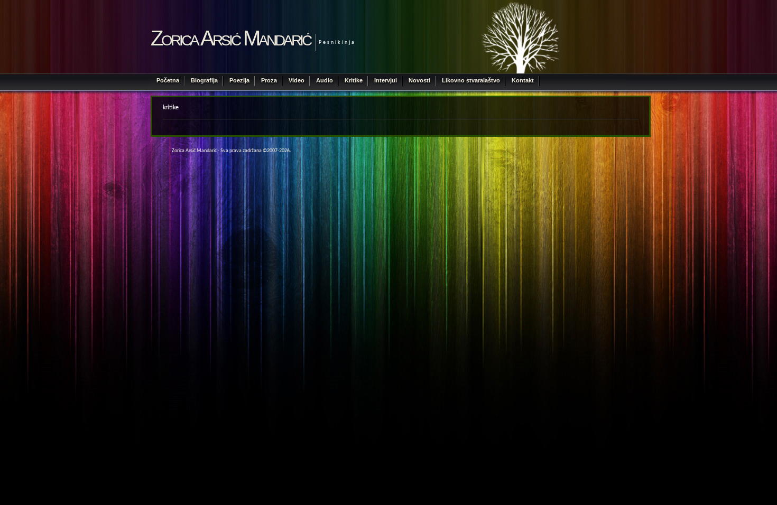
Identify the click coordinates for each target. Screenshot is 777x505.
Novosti (419, 80)
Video (296, 80)
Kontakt (523, 80)
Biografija (204, 80)
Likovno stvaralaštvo (471, 80)
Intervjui (385, 80)
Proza (269, 80)
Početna (167, 80)
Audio (324, 80)
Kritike (354, 80)
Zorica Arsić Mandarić (230, 38)
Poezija (239, 80)
